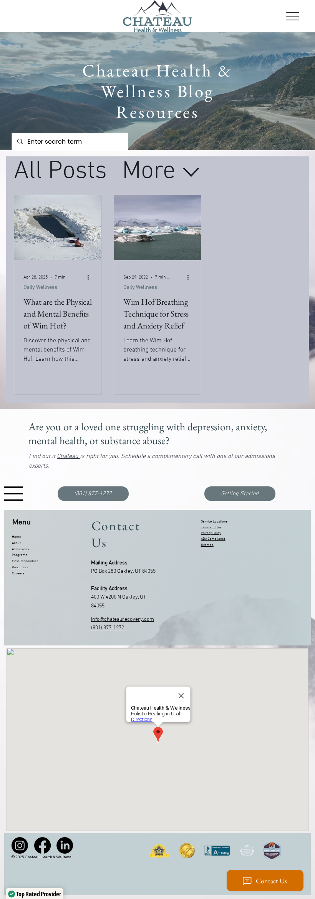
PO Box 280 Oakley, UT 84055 (123, 571)
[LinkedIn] (64, 845)
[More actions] (90, 277)
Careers (18, 573)
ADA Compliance (213, 539)
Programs (19, 555)
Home (16, 537)
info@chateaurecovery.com (122, 619)
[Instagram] (20, 845)
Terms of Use (211, 527)
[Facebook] (42, 845)
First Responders (25, 561)
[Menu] (292, 16)
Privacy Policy (211, 533)
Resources (20, 567)
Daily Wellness (40, 287)
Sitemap (207, 545)
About (16, 543)
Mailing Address (109, 563)
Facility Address (109, 589)
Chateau (68, 456)
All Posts (60, 172)
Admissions (20, 549)
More (149, 172)
